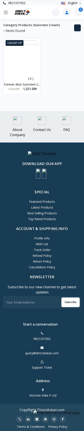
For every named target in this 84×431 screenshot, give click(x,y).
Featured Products (42, 202)
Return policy (42, 261)
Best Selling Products (42, 213)
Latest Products (42, 207)
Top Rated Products (42, 219)
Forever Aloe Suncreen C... (22, 84)
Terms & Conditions (31, 427)
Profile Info (42, 238)
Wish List (42, 244)
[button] (38, 174)
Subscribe (70, 302)
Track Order (42, 250)
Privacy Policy (57, 427)
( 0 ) (30, 79)
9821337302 (16, 3)
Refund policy (42, 256)
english (72, 3)
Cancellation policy (42, 267)
